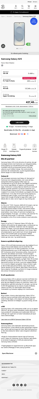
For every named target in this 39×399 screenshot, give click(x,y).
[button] (19, 353)
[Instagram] (25, 385)
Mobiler (9, 16)
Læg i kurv (19, 122)
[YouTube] (17, 385)
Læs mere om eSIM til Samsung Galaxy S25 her (16, 319)
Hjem (3, 16)
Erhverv (35, 1)
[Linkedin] (21, 385)
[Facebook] (14, 385)
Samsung (17, 16)
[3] (3, 7)
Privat (29, 1)
